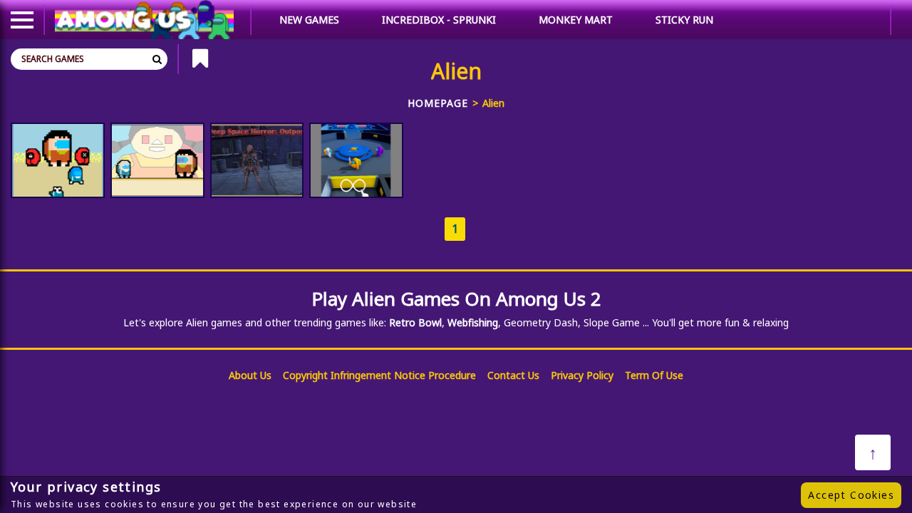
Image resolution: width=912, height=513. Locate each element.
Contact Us (513, 375)
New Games (309, 19)
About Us (250, 375)
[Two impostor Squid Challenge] (57, 160)
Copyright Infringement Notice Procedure (379, 375)
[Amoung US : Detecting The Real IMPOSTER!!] (356, 160)
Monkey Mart (576, 19)
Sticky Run (684, 19)
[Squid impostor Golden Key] (157, 160)
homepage (438, 103)
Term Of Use (654, 375)
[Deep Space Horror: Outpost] (257, 160)
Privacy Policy (582, 375)
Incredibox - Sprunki (439, 19)
